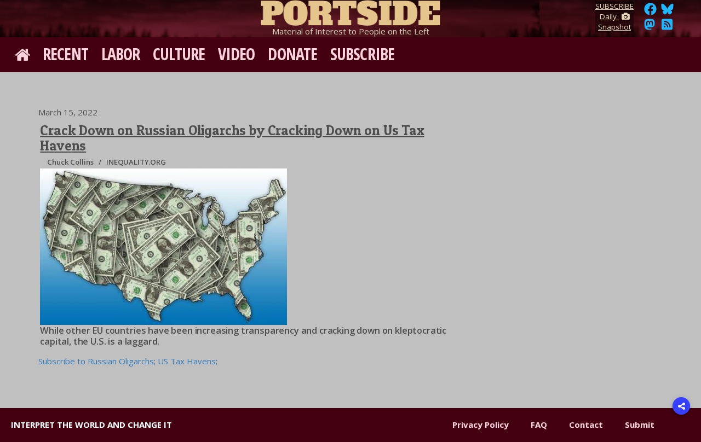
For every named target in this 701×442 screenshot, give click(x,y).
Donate (292, 54)
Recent (65, 54)
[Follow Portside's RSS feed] (667, 27)
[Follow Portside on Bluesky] (668, 12)
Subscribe (362, 54)
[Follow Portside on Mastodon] (649, 27)
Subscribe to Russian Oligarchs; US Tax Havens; (127, 361)
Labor (120, 54)
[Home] (350, 11)
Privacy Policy (480, 424)
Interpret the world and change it (91, 424)
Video (236, 54)
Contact (586, 424)
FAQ (539, 424)
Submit (639, 424)
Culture (179, 54)
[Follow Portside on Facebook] (650, 12)
